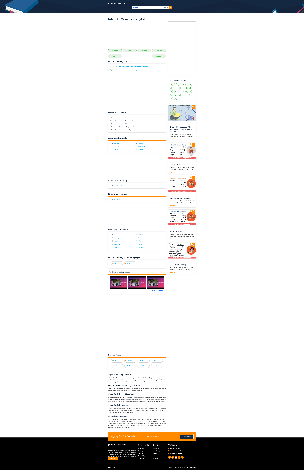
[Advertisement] (137, 35)
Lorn (154, 360)
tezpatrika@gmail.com (177, 451)
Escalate (140, 149)
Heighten (117, 146)
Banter (115, 360)
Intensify (117, 143)
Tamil (128, 263)
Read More (173, 139)
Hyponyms (159, 56)
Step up (116, 149)
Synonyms (144, 50)
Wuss (115, 366)
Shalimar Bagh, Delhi (176, 453)
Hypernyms (115, 56)
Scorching (156, 366)
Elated (142, 366)
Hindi (115, 263)
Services (140, 453)
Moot (128, 366)
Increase (117, 199)
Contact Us (141, 458)
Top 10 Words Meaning (178, 265)
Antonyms (159, 50)
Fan (115, 235)
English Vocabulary (176, 231)
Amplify (140, 244)
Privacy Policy (112, 467)
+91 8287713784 (175, 448)
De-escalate (118, 186)
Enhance (117, 247)
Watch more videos (158, 290)
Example (129, 50)
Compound (141, 146)
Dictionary (156, 448)
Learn (155, 453)
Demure (129, 360)
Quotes (155, 458)
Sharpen (140, 235)
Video (155, 456)
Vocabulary (156, 451)
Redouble (141, 247)
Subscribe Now (186, 436)
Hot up (140, 238)
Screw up (117, 244)
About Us (141, 448)
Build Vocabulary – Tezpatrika (180, 198)
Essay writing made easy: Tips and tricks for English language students (181, 129)
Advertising (141, 456)
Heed (141, 360)
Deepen (140, 143)
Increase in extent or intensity (127, 70)
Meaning (115, 50)
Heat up (116, 238)
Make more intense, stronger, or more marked (133, 66)
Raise (139, 241)
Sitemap (140, 451)
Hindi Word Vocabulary (178, 165)
